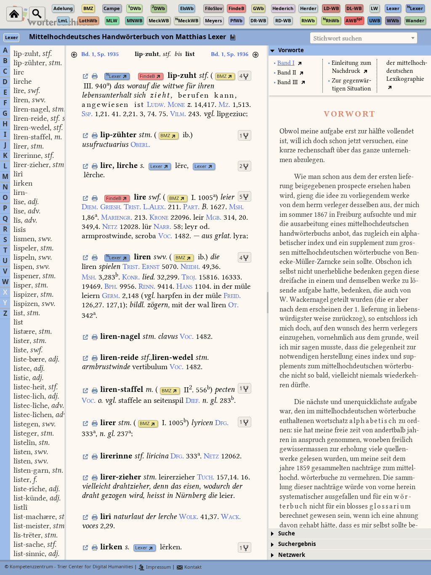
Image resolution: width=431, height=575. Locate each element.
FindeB (147, 76)
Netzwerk (291, 555)
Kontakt (192, 567)
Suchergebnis (297, 544)
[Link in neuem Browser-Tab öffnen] (124, 76)
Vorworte (291, 50)
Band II (286, 72)
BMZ (221, 76)
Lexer (113, 76)
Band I (285, 63)
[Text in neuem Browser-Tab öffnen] (299, 63)
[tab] (350, 50)
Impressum (158, 567)
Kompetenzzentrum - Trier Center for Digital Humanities (71, 567)
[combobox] (364, 38)
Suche (286, 534)
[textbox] (363, 38)
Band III (287, 82)
